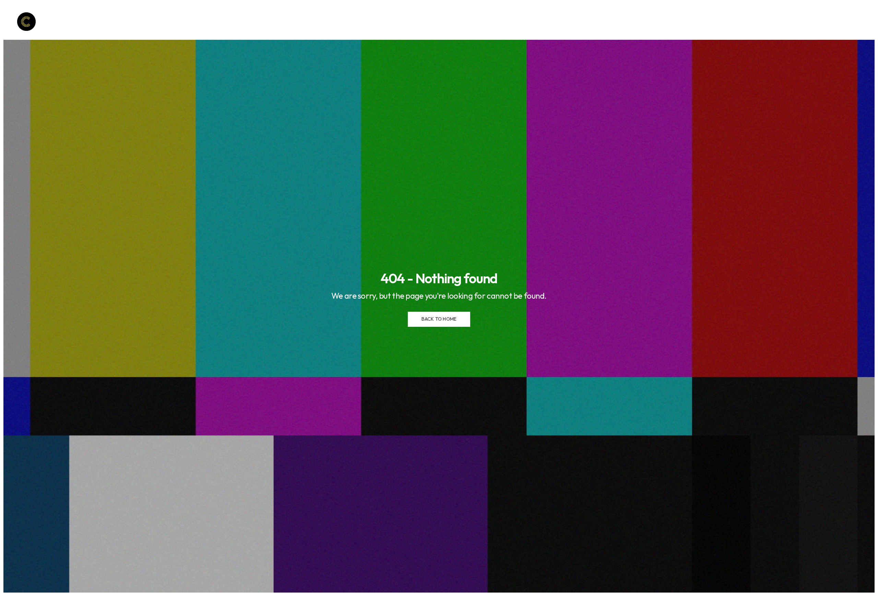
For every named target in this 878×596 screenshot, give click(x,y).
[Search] (846, 22)
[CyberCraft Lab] (26, 21)
